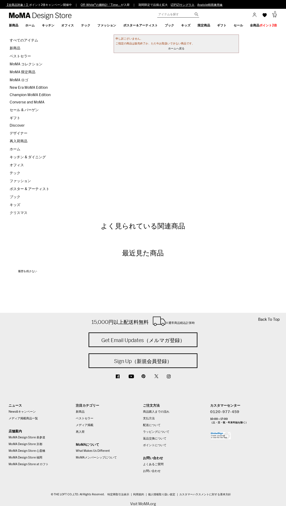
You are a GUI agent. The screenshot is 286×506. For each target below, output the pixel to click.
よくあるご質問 (153, 464)
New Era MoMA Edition (29, 87)
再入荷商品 (18, 141)
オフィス (17, 165)
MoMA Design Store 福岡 (25, 457)
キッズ (15, 205)
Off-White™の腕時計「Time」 (101, 5)
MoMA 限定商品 (22, 72)
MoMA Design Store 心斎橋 (27, 450)
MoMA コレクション (26, 64)
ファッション (20, 181)
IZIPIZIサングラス (182, 5)
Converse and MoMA (27, 102)
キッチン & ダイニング (28, 157)
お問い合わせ (152, 471)
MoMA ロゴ (19, 80)
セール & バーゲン (24, 110)
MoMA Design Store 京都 (25, 444)
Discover (17, 125)
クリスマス (18, 213)
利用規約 (138, 494)
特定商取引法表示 (118, 494)
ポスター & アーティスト (29, 189)
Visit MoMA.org (143, 504)
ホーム (15, 149)
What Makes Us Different (93, 450)
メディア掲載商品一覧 (23, 418)
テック (15, 173)
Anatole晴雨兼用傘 (210, 5)
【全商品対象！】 (17, 5)
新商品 (15, 48)
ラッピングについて (156, 431)
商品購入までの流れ (156, 411)
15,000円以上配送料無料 (143, 322)
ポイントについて (154, 445)
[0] (273, 16)
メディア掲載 (84, 425)
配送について (152, 425)
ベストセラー (20, 56)
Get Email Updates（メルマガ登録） (143, 340)
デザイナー (18, 133)
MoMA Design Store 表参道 (27, 437)
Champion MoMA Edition (30, 95)
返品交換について (154, 438)
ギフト (15, 118)
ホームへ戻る (176, 48)
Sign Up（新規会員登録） (143, 361)
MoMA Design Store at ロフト (29, 464)
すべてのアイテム (24, 40)
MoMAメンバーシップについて (96, 457)
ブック (15, 197)
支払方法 (149, 418)
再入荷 (80, 431)
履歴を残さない (27, 271)
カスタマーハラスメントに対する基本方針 (205, 494)
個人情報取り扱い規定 (161, 494)
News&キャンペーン (22, 411)
